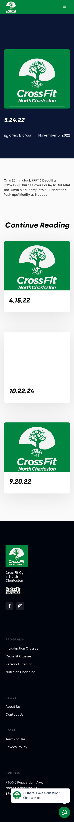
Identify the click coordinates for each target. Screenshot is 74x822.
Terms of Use (15, 739)
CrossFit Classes (18, 656)
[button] (64, 7)
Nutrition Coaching (20, 672)
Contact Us (14, 714)
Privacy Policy (16, 747)
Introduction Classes (22, 648)
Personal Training (19, 664)
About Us (13, 707)
